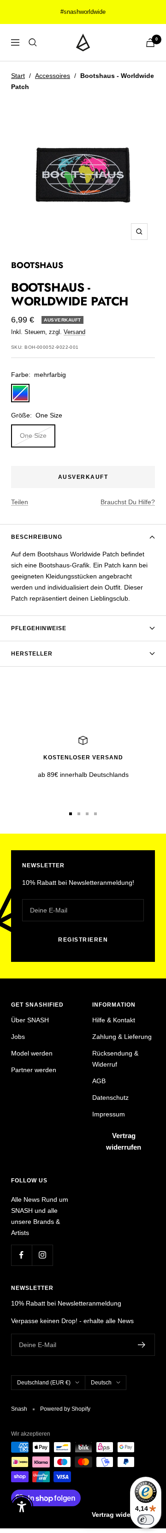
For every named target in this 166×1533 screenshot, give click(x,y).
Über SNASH (30, 1020)
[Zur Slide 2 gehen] (78, 813)
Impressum (108, 1114)
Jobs (18, 1036)
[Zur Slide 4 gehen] (95, 813)
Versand (74, 331)
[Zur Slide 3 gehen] (87, 813)
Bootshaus (37, 265)
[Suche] (33, 42)
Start (18, 75)
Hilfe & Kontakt (113, 1020)
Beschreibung (36, 537)
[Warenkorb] (150, 42)
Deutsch (101, 1382)
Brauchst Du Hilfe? (128, 502)
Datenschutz (110, 1097)
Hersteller (32, 653)
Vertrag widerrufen (123, 1141)
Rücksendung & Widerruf (115, 1059)
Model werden (32, 1053)
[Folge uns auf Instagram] (42, 1255)
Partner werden (33, 1070)
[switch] (145, 1520)
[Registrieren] (142, 1345)
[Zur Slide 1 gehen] (70, 813)
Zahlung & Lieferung (122, 1036)
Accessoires (52, 75)
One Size (33, 435)
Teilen (19, 502)
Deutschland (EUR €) (44, 1382)
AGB (99, 1081)
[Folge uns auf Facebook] (21, 1255)
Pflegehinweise (38, 628)
